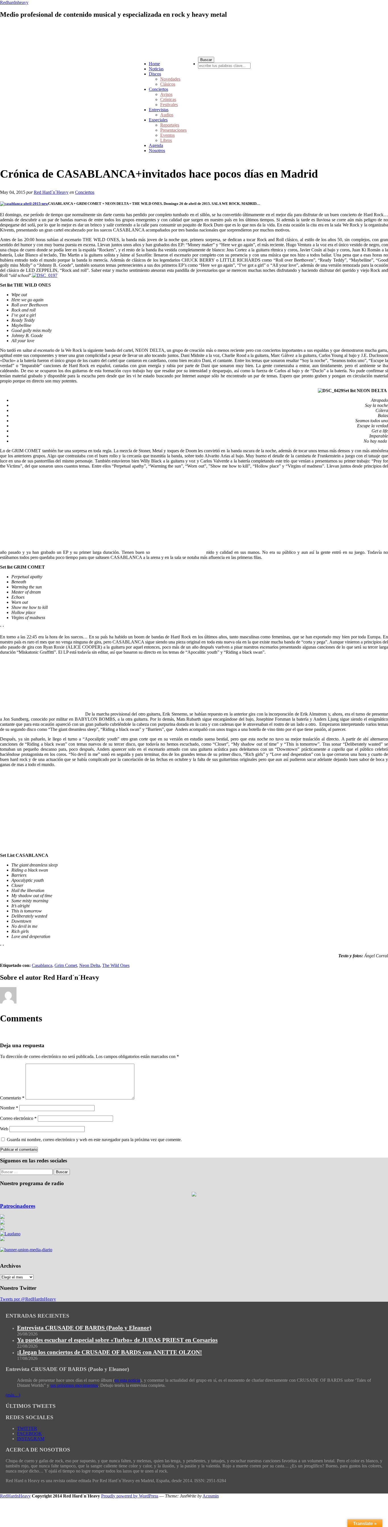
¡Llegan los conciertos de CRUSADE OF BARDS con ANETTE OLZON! (109, 1352)
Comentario (12, 1097)
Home (154, 63)
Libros (166, 140)
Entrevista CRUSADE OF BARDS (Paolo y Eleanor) (84, 1327)
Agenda (156, 145)
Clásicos (167, 84)
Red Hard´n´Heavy (51, 192)
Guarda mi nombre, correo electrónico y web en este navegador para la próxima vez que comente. (94, 1139)
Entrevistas (158, 109)
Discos (155, 73)
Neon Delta (89, 965)
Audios (166, 114)
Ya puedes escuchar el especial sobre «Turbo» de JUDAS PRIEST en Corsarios (117, 1340)
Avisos (166, 94)
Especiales (158, 119)
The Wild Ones (116, 965)
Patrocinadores (17, 1206)
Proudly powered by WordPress (129, 1496)
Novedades (170, 79)
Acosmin (211, 1496)
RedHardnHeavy (15, 1496)
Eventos (167, 135)
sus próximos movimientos (74, 1385)
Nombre (9, 1107)
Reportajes (169, 125)
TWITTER (27, 1428)
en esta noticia (127, 1380)
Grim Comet (66, 965)
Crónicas (168, 99)
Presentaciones (173, 130)
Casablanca (42, 965)
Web (4, 1128)
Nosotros (157, 150)
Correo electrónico (18, 1118)
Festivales (169, 104)
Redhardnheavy (14, 2)
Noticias (156, 68)
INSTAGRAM (30, 1438)
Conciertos (158, 89)
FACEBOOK (29, 1433)
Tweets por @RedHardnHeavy (28, 1299)
